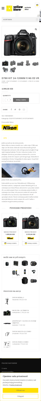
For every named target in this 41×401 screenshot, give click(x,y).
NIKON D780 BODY (10, 232)
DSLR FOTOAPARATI (11, 81)
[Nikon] (10, 238)
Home (3, 81)
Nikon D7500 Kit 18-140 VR (30, 232)
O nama (4, 368)
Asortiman (7, 19)
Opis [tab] (5, 138)
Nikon (12, 122)
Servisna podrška (7, 372)
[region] (20, 387)
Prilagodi (20, 396)
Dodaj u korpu (21, 100)
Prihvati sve (20, 390)
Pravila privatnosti (15, 385)
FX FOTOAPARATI (22, 81)
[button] (36, 29)
